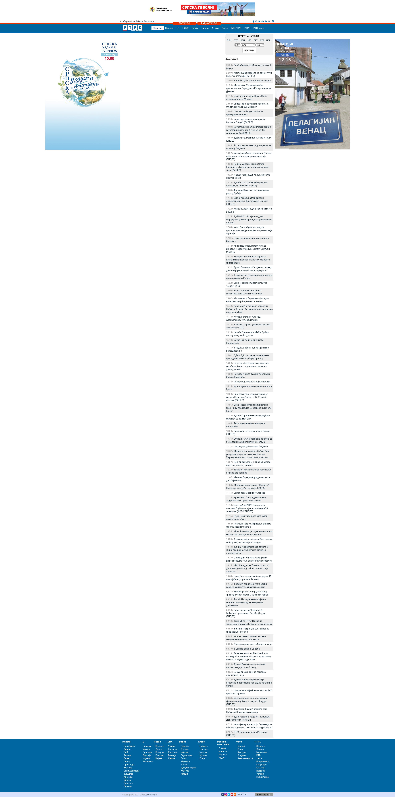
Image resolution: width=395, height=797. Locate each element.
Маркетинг (262, 752)
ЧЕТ (249, 40)
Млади (184, 774)
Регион (127, 755)
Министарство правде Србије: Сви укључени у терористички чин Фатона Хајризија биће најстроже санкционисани (247, 454)
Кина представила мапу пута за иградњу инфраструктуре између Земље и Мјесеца (248, 249)
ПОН (229, 40)
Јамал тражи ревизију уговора (249, 493)
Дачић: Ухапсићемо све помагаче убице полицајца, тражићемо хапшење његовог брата (247, 550)
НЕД (268, 40)
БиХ (126, 752)
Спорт (225, 28)
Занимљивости (131, 771)
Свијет (127, 758)
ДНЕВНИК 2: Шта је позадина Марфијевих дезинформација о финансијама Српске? (249, 219)
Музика (203, 755)
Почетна (157, 28)
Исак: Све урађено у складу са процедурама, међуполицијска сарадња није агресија (249, 230)
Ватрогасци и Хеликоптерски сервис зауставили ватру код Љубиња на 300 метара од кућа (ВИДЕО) (248, 130)
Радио (195, 28)
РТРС (247, 28)
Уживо (146, 749)
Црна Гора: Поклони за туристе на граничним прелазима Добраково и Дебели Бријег (248, 408)
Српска (241, 746)
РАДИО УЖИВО (209, 23)
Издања (223, 754)
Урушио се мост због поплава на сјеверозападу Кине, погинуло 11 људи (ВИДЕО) (246, 701)
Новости (147, 746)
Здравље (128, 783)
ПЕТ (256, 40)
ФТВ (245, 794)
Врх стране (263, 794)
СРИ (243, 40)
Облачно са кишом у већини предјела (253, 644)
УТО (236, 40)
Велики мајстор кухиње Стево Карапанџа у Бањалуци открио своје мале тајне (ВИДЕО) (247, 167)
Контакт (260, 767)
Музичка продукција (223, 742)
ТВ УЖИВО (184, 23)
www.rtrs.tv (151, 794)
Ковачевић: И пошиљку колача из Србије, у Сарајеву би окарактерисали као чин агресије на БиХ (249, 309)
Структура (261, 764)
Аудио (215, 28)
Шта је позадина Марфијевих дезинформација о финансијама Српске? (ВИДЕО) (247, 201)
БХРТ (240, 794)
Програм (147, 752)
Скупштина (186, 755)
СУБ (262, 40)
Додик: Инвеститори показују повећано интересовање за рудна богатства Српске (249, 682)
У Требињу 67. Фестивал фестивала (252, 80)
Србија (127, 780)
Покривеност (263, 761)
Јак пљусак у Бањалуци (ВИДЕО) (251, 446)
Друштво (128, 774)
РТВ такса (259, 28)
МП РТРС (236, 28)
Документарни (188, 767)
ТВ (177, 28)
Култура (128, 767)
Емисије (147, 755)
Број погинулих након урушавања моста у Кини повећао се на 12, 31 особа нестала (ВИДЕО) (247, 397)
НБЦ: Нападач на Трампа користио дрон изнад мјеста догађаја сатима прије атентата (247, 568)
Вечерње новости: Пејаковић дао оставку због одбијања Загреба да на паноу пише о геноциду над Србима (248, 656)
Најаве (146, 758)
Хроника (128, 777)
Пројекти (260, 771)
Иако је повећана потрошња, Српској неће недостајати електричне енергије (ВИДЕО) (248, 156)
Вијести (169, 28)
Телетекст (148, 761)
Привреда (129, 764)
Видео (205, 28)
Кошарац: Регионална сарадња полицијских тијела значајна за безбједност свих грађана (248, 259)
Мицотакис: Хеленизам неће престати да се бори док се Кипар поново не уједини (248, 88)
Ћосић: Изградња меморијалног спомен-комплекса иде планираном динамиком (246, 602)
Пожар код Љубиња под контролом (252, 381)
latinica (139, 21)
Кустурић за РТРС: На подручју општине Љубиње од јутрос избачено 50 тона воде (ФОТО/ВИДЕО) (247, 508)
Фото (239, 741)
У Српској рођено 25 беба (247, 649)
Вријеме (128, 786)
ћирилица (149, 21)
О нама (222, 748)
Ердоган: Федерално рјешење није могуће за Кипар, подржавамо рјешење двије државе (247, 366)
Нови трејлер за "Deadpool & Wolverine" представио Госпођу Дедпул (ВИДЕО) (246, 613)
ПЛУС (185, 28)
